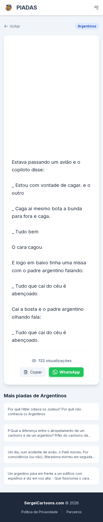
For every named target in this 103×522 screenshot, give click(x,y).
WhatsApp (69, 372)
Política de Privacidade (39, 512)
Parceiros (74, 512)
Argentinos (87, 26)
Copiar (36, 372)
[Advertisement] (51, 97)
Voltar (15, 26)
